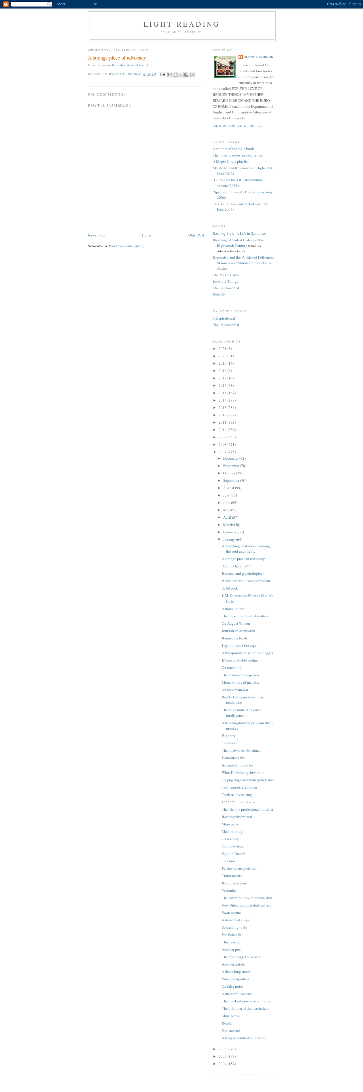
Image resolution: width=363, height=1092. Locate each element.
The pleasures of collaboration (245, 615)
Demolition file (233, 757)
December (231, 458)
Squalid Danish (233, 853)
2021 (223, 348)
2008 (223, 444)
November (231, 465)
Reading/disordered (237, 816)
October (229, 473)
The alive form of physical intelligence (242, 712)
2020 (223, 355)
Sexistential (231, 1030)
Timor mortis (232, 875)
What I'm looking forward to (243, 772)
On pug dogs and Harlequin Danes (248, 779)
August (229, 487)
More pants (230, 1015)
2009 (223, 437)
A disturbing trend (236, 971)
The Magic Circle (226, 274)
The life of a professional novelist (247, 809)
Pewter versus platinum (239, 868)
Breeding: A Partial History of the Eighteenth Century (238, 242)
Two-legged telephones (240, 787)
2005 (223, 1056)
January (229, 539)
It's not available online (240, 660)
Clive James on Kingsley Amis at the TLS (119, 64)
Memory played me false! (241, 682)
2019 (223, 363)
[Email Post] (163, 74)
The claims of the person (240, 674)
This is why (230, 942)
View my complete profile (237, 125)
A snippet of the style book (233, 148)
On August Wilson (236, 623)
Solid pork (230, 588)
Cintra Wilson (232, 846)
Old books (230, 742)
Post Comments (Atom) (126, 245)
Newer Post (96, 235)
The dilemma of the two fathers (245, 1008)
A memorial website (237, 993)
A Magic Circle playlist (231, 161)
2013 (223, 407)
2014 (223, 400)
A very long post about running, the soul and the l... (246, 548)
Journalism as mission (238, 630)
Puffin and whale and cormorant (246, 580)
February (230, 532)
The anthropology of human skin (247, 897)
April (227, 517)
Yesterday (229, 890)
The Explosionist (226, 287)
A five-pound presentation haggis (247, 652)
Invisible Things (225, 281)
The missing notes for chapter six (238, 155)
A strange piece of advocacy (243, 558)
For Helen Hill (233, 934)
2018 (223, 370)
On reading (230, 838)
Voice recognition (235, 978)
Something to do (234, 927)
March (228, 524)
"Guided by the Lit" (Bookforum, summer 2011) (238, 182)
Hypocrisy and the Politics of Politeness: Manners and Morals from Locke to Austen (244, 263)
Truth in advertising (237, 794)
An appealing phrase (237, 765)
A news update (233, 608)
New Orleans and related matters (246, 905)
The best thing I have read (241, 956)
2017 (223, 378)
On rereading (232, 667)
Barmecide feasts (235, 638)
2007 (223, 451)
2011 (223, 422)
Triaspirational (224, 318)
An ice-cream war (235, 689)
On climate (230, 860)
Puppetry (229, 735)
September (231, 480)
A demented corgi (235, 919)
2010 (223, 429)
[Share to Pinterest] (192, 74)
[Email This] (170, 74)
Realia (227, 1023)
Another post (232, 949)
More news (230, 824)
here (240, 251)
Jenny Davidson (258, 56)
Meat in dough (233, 831)
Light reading (181, 24)
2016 (223, 385)
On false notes (232, 986)
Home (146, 235)
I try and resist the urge (239, 645)
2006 (223, 1048)
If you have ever (234, 883)
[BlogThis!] (175, 74)
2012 (223, 414)
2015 (223, 392)
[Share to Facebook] (186, 74)
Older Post (196, 235)
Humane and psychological (243, 573)
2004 (223, 1063)
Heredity (219, 294)
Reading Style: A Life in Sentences (239, 233)
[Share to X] (181, 74)
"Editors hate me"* (236, 566)
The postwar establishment (242, 750)
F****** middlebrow (238, 801)
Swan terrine (231, 912)
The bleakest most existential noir (248, 1001)
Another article (233, 964)
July (227, 495)
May (227, 509)
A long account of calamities (244, 1037)
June (227, 502)
